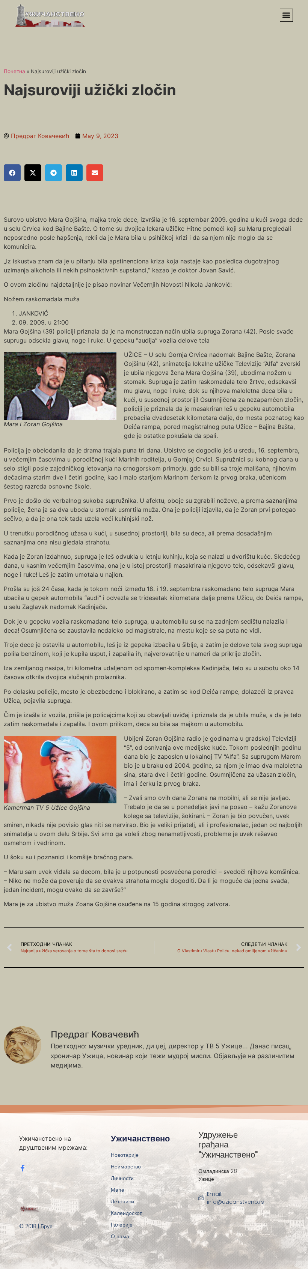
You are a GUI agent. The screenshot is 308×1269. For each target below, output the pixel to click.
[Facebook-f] (22, 1168)
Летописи (122, 1201)
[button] (286, 15)
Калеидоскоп (127, 1213)
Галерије (122, 1224)
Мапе (117, 1190)
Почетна (14, 71)
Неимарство (126, 1166)
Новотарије (125, 1155)
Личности (122, 1178)
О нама (120, 1236)
